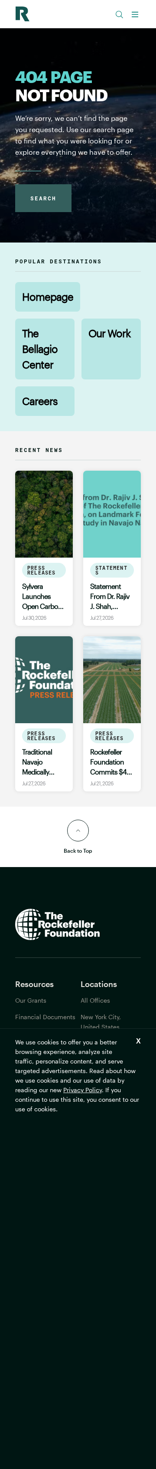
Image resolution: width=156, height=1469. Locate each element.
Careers (40, 401)
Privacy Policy (82, 1089)
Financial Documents (45, 1016)
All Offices (95, 1000)
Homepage (47, 296)
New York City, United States (101, 1021)
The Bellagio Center (40, 349)
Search (43, 198)
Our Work (109, 333)
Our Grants (30, 1000)
